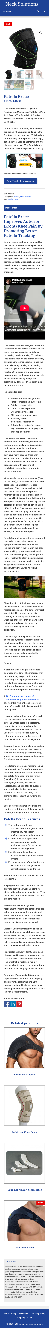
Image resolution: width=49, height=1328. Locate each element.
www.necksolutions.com (31, 1324)
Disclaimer (24, 1313)
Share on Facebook (7, 1004)
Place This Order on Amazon (20, 181)
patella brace (13, 199)
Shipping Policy (24, 1318)
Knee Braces (25, 196)
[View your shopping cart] (38, 12)
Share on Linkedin (13, 1004)
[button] (40, 32)
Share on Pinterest (19, 1004)
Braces (16, 196)
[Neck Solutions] (22, 4)
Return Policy (10, 1313)
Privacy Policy (38, 1313)
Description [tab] (11, 207)
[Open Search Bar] (45, 12)
